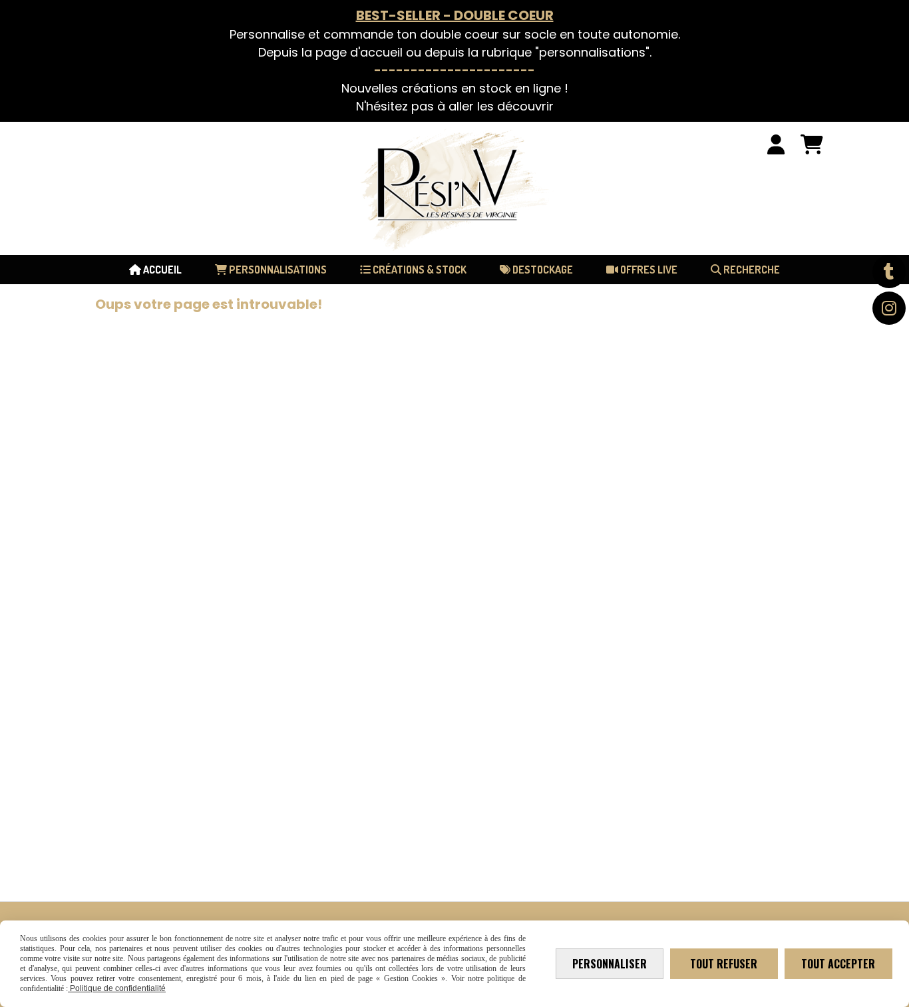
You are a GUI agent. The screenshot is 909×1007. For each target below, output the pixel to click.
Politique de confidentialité (117, 988)
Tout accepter (838, 964)
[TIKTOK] (889, 271)
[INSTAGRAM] (889, 308)
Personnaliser (609, 964)
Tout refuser (723, 964)
